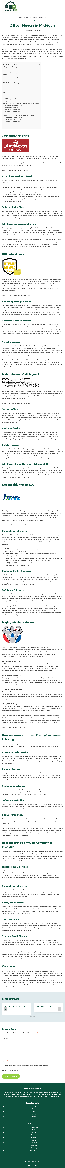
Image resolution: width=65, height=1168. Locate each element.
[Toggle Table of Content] (38, 64)
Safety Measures (12, 89)
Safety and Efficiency (13, 99)
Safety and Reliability (13, 111)
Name (5, 1061)
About (34, 1109)
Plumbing (34, 1137)
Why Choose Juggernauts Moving (16, 73)
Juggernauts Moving (10, 67)
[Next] (59, 1009)
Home (34, 1106)
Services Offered (12, 85)
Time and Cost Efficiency (14, 125)
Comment (6, 1038)
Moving (36, 21)
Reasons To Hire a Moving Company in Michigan (19, 115)
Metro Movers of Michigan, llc (13, 83)
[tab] (29, 1016)
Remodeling (34, 1150)
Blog (33, 1111)
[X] (32, 1165)
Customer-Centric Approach (15, 79)
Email (26, 1061)
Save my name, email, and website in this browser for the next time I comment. (26, 1065)
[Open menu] (61, 6)
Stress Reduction (12, 123)
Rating (4, 1070)
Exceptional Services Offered (15, 69)
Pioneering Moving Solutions (15, 77)
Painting (34, 1135)
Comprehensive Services (14, 95)
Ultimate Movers (9, 75)
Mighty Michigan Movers (11, 101)
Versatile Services (12, 81)
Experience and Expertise (14, 105)
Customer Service (12, 87)
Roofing (33, 1132)
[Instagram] (36, 1165)
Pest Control (34, 1127)
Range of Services (12, 107)
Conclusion (7, 127)
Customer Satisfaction (13, 109)
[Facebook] (28, 1165)
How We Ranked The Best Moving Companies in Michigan (22, 103)
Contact (34, 1114)
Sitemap (34, 1116)
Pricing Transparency (13, 113)
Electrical (34, 1145)
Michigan (30, 21)
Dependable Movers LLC (11, 93)
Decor (34, 1140)
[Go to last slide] (5, 1009)
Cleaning (34, 1148)
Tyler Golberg (29, 30)
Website (47, 1061)
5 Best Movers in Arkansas (47, 1007)
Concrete (34, 1142)
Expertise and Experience (14, 117)
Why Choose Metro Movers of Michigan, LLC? (20, 91)
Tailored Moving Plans (13, 71)
